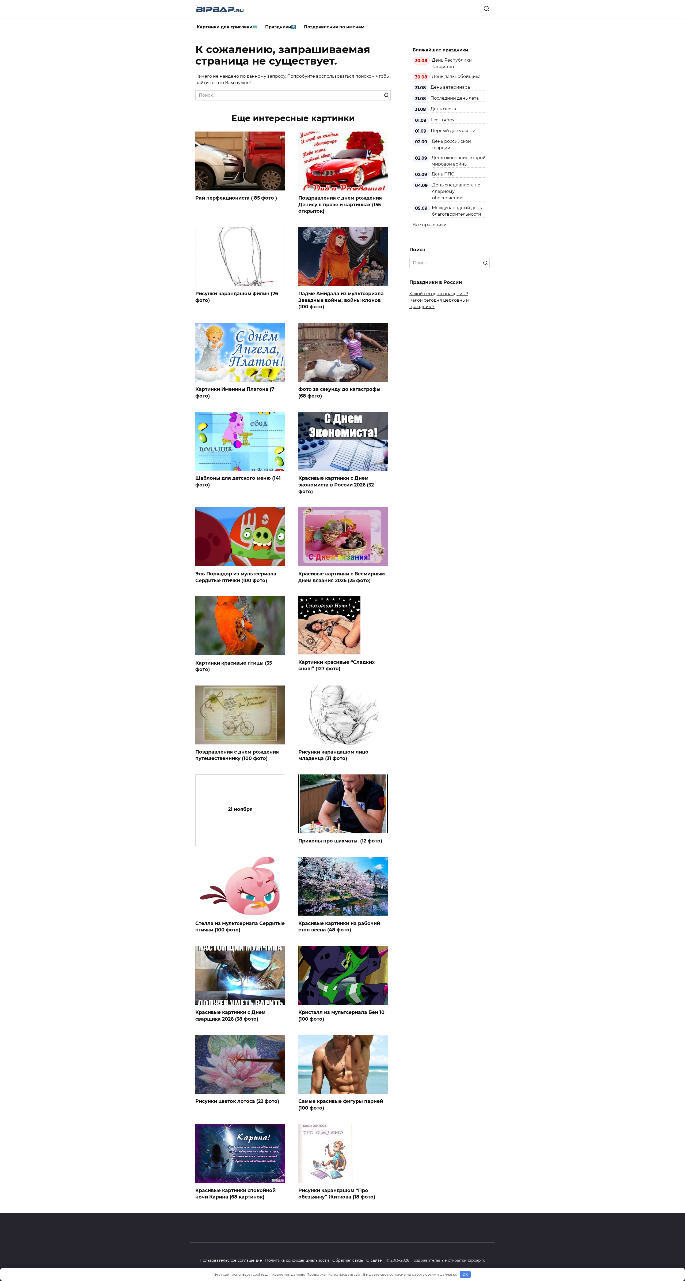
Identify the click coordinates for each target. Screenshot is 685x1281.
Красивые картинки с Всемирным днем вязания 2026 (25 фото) (341, 577)
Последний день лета (455, 98)
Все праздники (430, 224)
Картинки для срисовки (224, 26)
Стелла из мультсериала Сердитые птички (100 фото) (240, 926)
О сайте (374, 1260)
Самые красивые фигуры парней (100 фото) (340, 1104)
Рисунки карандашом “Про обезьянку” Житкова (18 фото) (336, 1193)
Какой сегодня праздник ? (438, 293)
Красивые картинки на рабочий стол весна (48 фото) (339, 926)
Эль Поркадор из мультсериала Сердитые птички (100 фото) (235, 577)
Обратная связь (347, 1260)
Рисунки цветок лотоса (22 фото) (237, 1101)
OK (465, 1274)
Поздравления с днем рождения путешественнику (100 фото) (237, 755)
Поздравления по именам (334, 26)
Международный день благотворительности (457, 211)
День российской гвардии (451, 144)
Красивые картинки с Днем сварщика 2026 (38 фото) (230, 1015)
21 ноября (240, 809)
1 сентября (443, 119)
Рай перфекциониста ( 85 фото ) (236, 198)
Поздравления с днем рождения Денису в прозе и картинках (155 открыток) (340, 204)
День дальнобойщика (456, 76)
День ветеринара (450, 87)
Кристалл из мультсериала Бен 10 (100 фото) (341, 1015)
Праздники (278, 26)
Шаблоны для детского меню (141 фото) (238, 481)
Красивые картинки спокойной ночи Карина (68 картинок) (235, 1193)
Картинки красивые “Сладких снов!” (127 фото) (336, 665)
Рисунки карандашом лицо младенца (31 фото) (333, 755)
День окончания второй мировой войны (459, 161)
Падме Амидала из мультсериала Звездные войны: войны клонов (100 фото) (341, 300)
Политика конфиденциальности (297, 1260)
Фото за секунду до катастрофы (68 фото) (339, 392)
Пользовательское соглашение (231, 1260)
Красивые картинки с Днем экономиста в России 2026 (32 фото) (336, 484)
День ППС (443, 174)
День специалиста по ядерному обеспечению (456, 191)
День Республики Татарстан (452, 63)
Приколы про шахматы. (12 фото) (340, 841)
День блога (443, 108)
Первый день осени (453, 130)
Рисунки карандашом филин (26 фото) (236, 297)
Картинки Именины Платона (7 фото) (234, 392)
